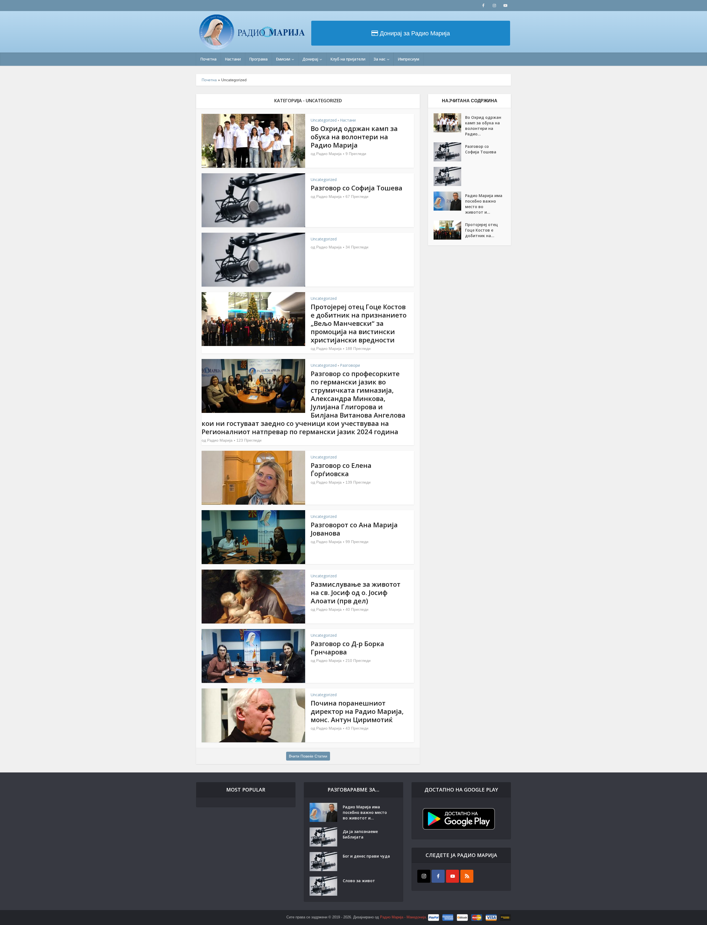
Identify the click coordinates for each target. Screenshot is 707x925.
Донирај (310, 59)
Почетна (208, 59)
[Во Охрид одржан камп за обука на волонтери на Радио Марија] (449, 122)
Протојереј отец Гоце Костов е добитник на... (481, 230)
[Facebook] (438, 876)
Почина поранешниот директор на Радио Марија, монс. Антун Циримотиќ (357, 711)
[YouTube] (452, 876)
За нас (380, 59)
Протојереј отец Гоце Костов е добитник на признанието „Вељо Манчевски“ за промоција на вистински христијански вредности (359, 323)
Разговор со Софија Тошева (356, 187)
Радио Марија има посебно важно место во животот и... (483, 204)
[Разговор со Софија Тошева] (449, 151)
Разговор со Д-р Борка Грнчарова (347, 647)
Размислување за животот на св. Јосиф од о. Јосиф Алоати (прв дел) (355, 592)
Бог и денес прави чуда (366, 856)
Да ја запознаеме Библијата (360, 834)
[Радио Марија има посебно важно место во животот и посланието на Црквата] (449, 201)
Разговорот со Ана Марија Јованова (354, 529)
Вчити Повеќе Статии (308, 756)
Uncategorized (324, 120)
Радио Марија (329, 153)
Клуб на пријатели (347, 59)
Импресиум (408, 59)
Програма (258, 59)
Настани (233, 59)
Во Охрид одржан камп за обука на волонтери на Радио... (483, 126)
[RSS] (466, 876)
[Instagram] (423, 876)
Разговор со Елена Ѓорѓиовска (341, 469)
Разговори (350, 365)
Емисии (283, 59)
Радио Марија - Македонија (403, 917)
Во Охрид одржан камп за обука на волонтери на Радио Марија (354, 137)
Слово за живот (359, 880)
